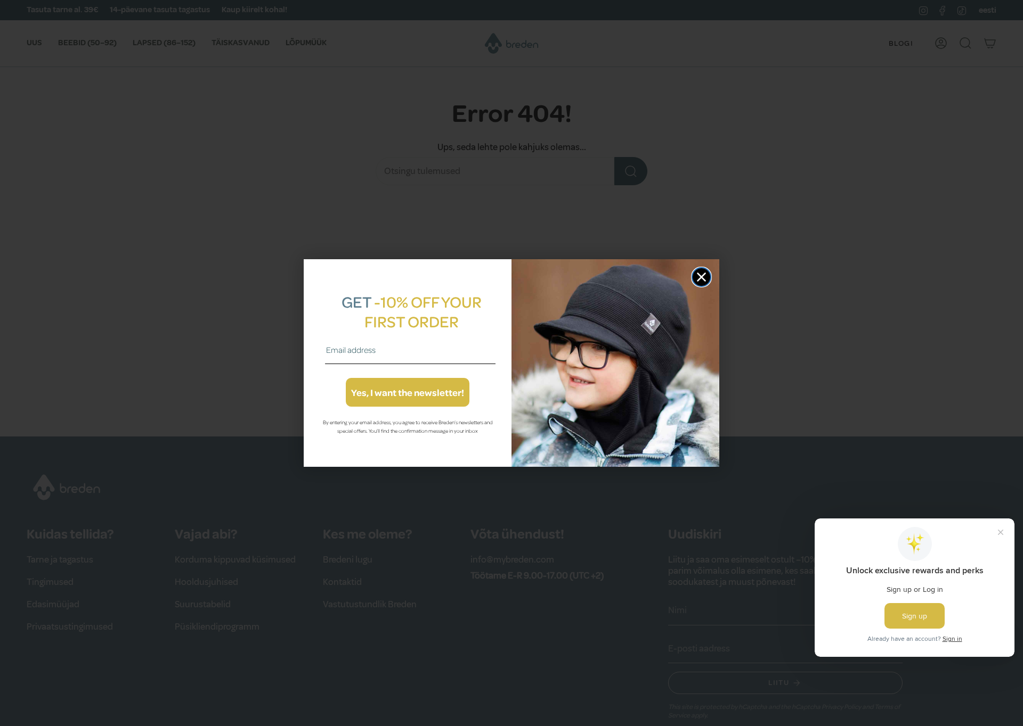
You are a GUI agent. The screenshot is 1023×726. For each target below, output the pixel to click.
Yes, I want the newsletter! (407, 392)
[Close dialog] (701, 277)
